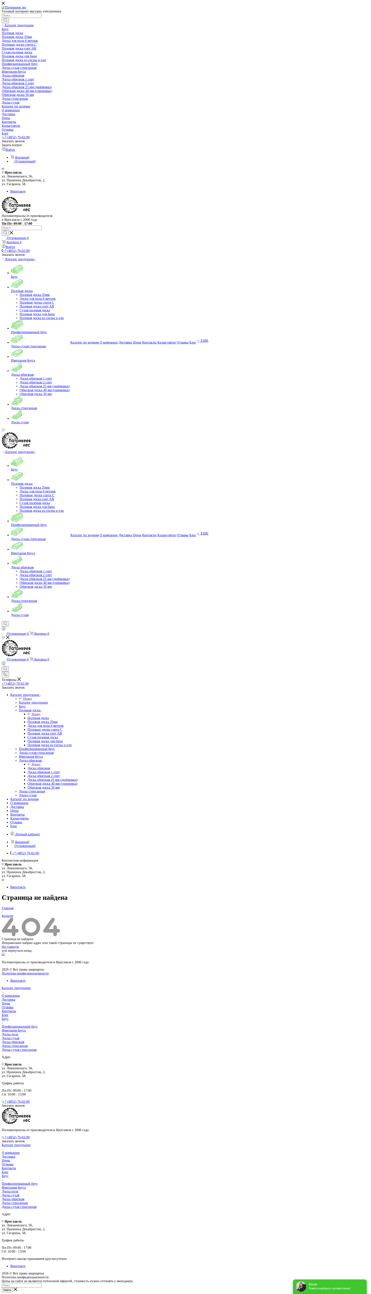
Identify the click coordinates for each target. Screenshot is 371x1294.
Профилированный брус (20, 1026)
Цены (6, 1003)
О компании (11, 995)
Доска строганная (15, 1046)
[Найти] (5, 20)
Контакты (9, 1011)
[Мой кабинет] (4, 629)
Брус (5, 1019)
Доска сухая (10, 1038)
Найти (7, 1290)
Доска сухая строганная (19, 1050)
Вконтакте (18, 191)
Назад (27, 698)
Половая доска (38, 718)
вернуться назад (20, 950)
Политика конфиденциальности (25, 973)
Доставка (8, 999)
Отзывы (8, 1007)
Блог (5, 1015)
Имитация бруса (14, 1030)
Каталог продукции (33, 702)
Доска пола (10, 1034)
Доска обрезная (38, 768)
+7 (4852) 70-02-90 (16, 137)
